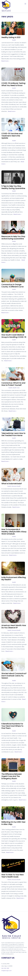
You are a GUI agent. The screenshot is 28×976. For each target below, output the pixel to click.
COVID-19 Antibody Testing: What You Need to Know (13, 84)
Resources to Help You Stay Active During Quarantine (13, 237)
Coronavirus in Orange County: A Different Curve (12, 285)
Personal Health (16, 630)
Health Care (16, 388)
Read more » (5, 61)
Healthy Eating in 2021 (10, 37)
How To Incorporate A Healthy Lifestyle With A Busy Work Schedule (14, 531)
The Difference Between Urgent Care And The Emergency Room (11, 776)
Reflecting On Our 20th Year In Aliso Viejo (13, 823)
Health (14, 40)
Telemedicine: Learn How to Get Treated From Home (13, 434)
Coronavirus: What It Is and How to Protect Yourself (13, 384)
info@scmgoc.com (6, 970)
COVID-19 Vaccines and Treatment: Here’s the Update (11, 135)
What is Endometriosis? (11, 483)
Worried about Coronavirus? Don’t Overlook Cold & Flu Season (14, 675)
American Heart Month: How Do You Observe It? (13, 626)
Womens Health (16, 486)
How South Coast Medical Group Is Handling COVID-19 (13, 336)
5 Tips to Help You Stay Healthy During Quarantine (13, 187)
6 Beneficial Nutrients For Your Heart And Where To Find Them (12, 725)
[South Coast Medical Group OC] (6, 11)
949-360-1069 (5, 968)
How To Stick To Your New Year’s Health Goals (12, 875)
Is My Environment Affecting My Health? (13, 578)
